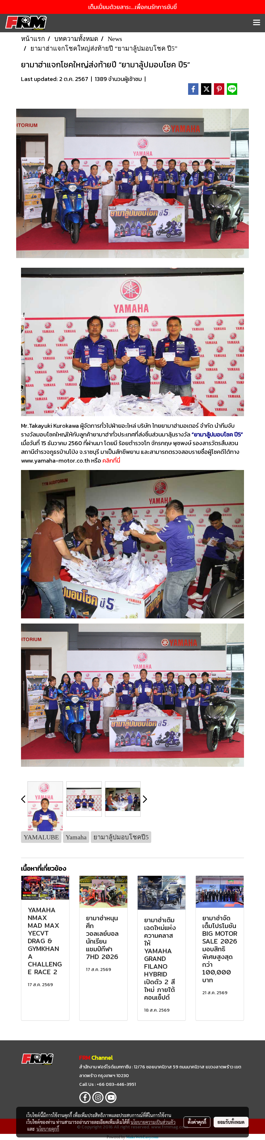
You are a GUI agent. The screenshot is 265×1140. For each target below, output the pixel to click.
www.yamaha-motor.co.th (55, 460)
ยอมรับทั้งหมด (231, 1122)
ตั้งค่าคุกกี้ (197, 1122)
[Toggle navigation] (256, 23)
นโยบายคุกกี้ (48, 1129)
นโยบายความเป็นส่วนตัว (153, 1122)
